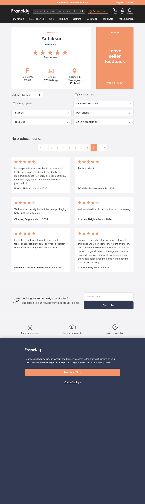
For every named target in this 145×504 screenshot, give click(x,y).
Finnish (130, 2)
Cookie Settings (72, 382)
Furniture (63, 19)
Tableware (108, 19)
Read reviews (51, 57)
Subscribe (108, 305)
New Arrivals (17, 19)
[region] (72, 421)
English (119, 2)
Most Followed (36, 19)
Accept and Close (72, 372)
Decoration (92, 19)
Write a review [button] (115, 82)
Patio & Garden (126, 19)
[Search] (82, 11)
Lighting (77, 19)
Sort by (15, 95)
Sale (51, 19)
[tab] (103, 104)
